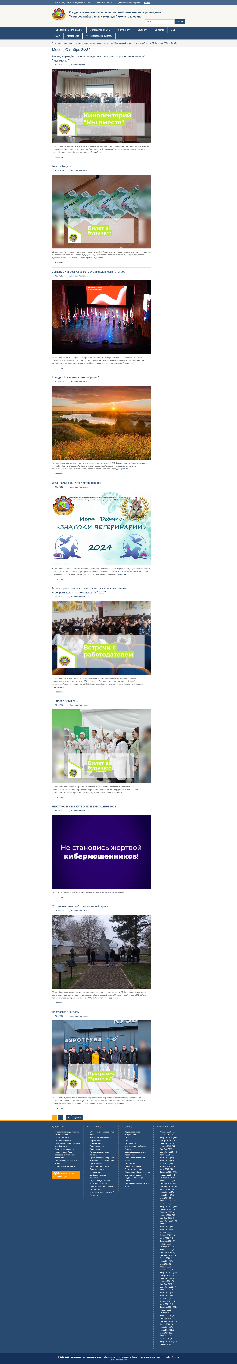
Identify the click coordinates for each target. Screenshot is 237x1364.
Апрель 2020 (165, 1336)
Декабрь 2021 (166, 1278)
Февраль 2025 (166, 1172)
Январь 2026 (165, 1140)
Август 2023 (165, 1224)
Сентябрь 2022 (166, 1255)
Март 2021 (164, 1304)
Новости (59, 157)
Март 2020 (164, 1338)
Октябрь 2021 (166, 1284)
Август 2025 (165, 1155)
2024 (166, 43)
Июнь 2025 (165, 1160)
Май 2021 (164, 1298)
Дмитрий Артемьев (79, 65)
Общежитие (95, 1189)
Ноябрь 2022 (165, 1249)
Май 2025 (164, 1163)
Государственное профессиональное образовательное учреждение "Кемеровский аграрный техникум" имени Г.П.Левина (107, 43)
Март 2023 (164, 1238)
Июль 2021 (165, 1293)
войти (147, 3)
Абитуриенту (123, 30)
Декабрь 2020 (166, 1313)
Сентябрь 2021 (166, 1287)
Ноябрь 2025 (165, 1146)
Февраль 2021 (166, 1307)
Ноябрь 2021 (165, 1281)
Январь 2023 (165, 1244)
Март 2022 (164, 1270)
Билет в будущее (62, 166)
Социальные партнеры (65, 1166)
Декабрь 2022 (166, 1247)
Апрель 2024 (165, 1201)
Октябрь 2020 (166, 1318)
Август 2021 (165, 1290)
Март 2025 (164, 1169)
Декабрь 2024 (166, 1178)
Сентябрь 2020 (166, 1321)
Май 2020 (164, 1333)
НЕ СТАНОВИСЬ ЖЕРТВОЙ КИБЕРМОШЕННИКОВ (84, 806)
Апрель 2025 (165, 1166)
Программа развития (64, 1149)
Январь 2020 (165, 1344)
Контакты (159, 30)
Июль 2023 (165, 1226)
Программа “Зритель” (66, 1012)
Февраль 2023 (166, 1241)
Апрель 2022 (165, 1267)
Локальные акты (62, 1135)
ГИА (127, 1140)
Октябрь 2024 (166, 1183)
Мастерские (73, 36)
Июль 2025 (165, 1158)
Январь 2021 (165, 1310)
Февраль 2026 (166, 1137)
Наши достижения (133, 1166)
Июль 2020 (165, 1327)
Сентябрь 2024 (166, 1186)
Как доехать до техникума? (102, 1192)
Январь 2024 (165, 1209)
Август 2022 (165, 1258)
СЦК (173, 30)
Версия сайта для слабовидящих (63, 1174)
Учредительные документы (67, 1132)
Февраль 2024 (166, 1206)
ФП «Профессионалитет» (99, 36)
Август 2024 (165, 1189)
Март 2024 (164, 1204)
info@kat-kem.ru (104, 2)
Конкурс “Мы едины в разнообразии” (75, 377)
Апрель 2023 (165, 1235)
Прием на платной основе (101, 1186)
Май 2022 (164, 1264)
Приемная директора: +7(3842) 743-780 (72, 2)
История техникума (100, 30)
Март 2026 (164, 1135)
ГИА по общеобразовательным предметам (135, 1152)
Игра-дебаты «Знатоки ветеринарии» (76, 482)
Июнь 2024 (165, 1195)
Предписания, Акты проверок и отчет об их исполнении (65, 1155)
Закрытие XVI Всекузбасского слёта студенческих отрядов (88, 271)
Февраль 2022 (166, 1272)
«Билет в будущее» (65, 701)
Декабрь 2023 (166, 1212)
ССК (57, 36)
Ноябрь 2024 (165, 1181)
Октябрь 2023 (166, 1218)
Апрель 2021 (165, 1301)
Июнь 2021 (165, 1295)
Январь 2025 (165, 1175)
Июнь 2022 (165, 1261)
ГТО (127, 1137)
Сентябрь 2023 (166, 1221)
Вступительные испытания (102, 1160)
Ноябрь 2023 (165, 1215)
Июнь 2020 (165, 1330)
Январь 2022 (165, 1275)
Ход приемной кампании (101, 1137)
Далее (77, 1117)
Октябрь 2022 (166, 1252)
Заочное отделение (134, 1169)
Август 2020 (165, 1324)
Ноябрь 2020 (165, 1315)
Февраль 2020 (166, 1341)
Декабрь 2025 (166, 1143)
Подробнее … (97, 152)
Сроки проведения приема (102, 1158)
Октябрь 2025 (166, 1149)
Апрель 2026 (165, 1132)
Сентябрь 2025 (166, 1152)
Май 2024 (164, 1198)
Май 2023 (164, 1232)
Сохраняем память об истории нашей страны (80, 906)
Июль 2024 (165, 1192)
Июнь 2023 (165, 1229)
